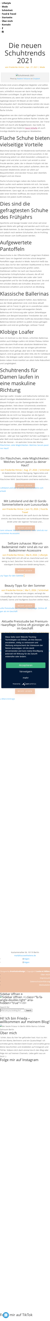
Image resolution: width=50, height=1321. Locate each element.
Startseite (7, 17)
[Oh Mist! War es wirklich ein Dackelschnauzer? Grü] (25, 727)
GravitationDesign (17, 971)
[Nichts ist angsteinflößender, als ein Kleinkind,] (25, 841)
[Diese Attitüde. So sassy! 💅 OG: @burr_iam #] (25, 817)
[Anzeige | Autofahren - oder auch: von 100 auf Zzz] (25, 754)
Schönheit (7, 10)
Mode (5, 6)
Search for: (5, 1007)
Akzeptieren (26, 665)
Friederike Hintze (16, 67)
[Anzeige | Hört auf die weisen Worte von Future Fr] (25, 897)
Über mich (7, 21)
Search (28, 1010)
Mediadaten (44, 985)
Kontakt (6, 24)
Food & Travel (9, 13)
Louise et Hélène (43, 971)
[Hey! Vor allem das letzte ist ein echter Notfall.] (25, 827)
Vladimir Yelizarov (23, 78)
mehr (26, 677)
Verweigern (25, 671)
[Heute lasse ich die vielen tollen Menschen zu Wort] (25, 800)
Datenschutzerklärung (40, 981)
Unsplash (36, 78)
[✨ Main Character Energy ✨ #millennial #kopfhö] (25, 946)
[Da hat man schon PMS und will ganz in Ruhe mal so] (25, 710)
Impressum (45, 978)
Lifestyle (6, 3)
